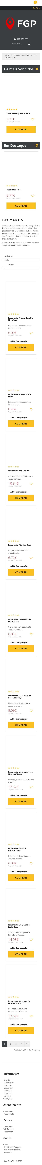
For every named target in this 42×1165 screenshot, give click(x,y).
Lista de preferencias (11, 1149)
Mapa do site (8, 1114)
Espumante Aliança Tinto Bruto (19, 395)
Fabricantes (8, 1126)
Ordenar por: (9, 256)
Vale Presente (8, 1129)
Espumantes (11, 57)
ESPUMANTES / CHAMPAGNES (24, 55)
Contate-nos (8, 1111)
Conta (5, 1144)
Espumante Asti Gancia (18, 471)
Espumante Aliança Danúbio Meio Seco (20, 319)
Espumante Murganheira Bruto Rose (19, 926)
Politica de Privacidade (8, 1092)
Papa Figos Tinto (14, 190)
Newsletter (7, 1152)
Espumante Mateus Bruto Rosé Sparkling (19, 697)
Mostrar (11, 265)
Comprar (21, 129)
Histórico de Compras (12, 1147)
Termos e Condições (7, 1097)
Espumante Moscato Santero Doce (17, 849)
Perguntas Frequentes (8, 1086)
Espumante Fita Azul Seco (19, 545)
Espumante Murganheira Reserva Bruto (19, 1002)
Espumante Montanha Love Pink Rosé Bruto (20, 773)
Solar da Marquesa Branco (18, 113)
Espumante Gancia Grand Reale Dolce (19, 620)
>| (27, 1044)
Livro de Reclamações (8, 1081)
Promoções (8, 1132)
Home (6, 55)
